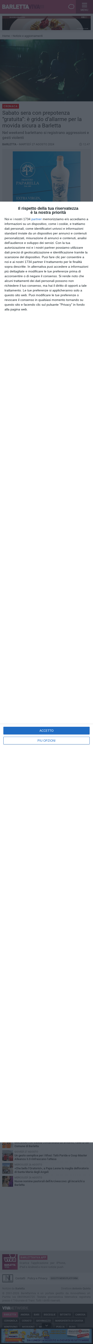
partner (36, 219)
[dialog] (46, 672)
